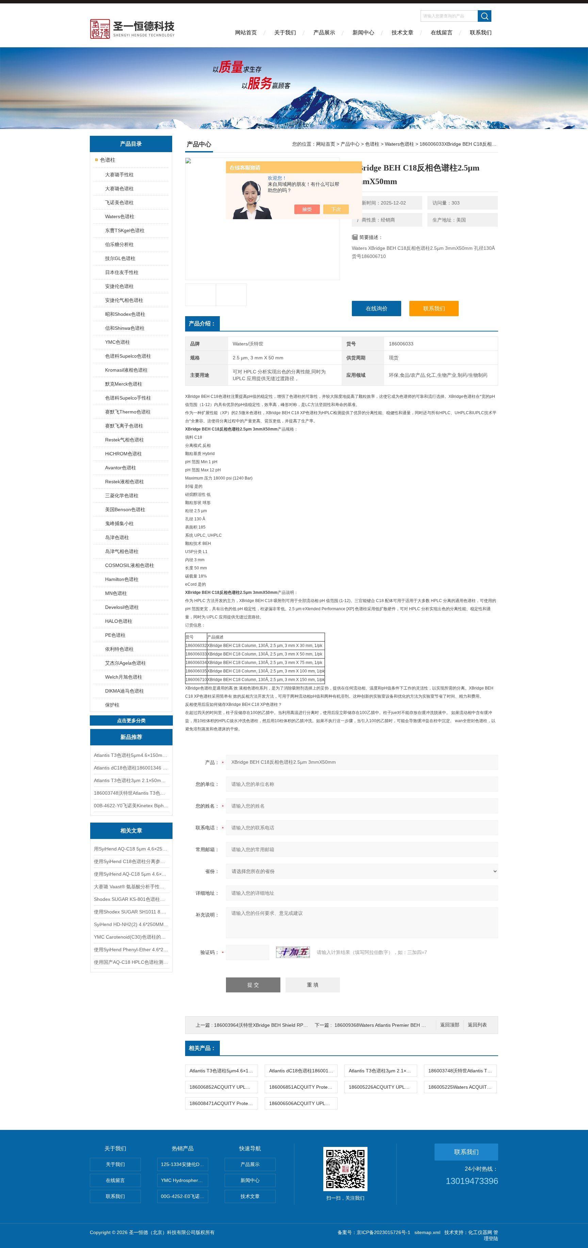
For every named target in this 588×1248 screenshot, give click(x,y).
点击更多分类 (131, 720)
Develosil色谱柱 (122, 607)
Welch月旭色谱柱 (123, 677)
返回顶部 (449, 1024)
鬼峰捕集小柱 (119, 523)
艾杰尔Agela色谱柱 (125, 663)
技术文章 (402, 32)
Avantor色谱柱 (120, 467)
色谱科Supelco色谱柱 (128, 356)
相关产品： (202, 1048)
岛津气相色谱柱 (121, 551)
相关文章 (131, 830)
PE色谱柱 (115, 635)
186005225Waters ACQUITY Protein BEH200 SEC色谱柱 (462, 1087)
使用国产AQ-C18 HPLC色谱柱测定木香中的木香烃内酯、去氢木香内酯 (131, 962)
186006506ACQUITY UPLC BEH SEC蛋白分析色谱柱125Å (303, 1103)
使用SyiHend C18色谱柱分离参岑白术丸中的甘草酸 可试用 (131, 861)
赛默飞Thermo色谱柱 (128, 412)
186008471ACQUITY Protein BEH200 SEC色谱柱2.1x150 (224, 1103)
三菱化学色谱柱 (121, 495)
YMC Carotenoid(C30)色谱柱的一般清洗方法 (131, 937)
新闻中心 (363, 32)
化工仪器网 (480, 1232)
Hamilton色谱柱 (121, 579)
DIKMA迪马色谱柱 (124, 691)
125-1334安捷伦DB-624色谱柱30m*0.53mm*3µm (184, 1164)
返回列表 (477, 1024)
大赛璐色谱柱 (119, 188)
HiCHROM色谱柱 (123, 453)
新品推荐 (131, 737)
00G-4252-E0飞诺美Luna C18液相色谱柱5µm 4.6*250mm (184, 1196)
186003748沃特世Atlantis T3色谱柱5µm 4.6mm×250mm (131, 793)
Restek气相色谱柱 (124, 439)
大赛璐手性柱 (119, 174)
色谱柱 (107, 160)
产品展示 (324, 32)
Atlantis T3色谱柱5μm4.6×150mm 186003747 (131, 755)
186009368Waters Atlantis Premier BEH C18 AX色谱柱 (393, 1025)
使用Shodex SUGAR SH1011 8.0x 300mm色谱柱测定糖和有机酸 (131, 911)
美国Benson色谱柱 (125, 509)
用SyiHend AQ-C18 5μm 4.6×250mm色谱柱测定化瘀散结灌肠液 (131, 849)
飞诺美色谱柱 (119, 202)
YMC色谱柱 (117, 342)
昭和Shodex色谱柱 (125, 314)
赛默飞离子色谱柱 (124, 425)
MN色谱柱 (116, 593)
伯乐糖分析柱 (119, 244)
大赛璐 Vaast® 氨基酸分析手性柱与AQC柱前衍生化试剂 (131, 886)
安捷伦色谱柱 (119, 286)
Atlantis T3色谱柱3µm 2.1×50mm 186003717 (131, 780)
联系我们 (481, 32)
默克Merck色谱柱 (123, 384)
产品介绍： (202, 323)
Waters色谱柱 (119, 216)
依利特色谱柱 (119, 649)
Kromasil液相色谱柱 (126, 370)
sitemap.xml (427, 1232)
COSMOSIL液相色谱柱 (129, 565)
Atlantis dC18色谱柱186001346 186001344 (131, 768)
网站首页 (246, 32)
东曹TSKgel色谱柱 (125, 230)
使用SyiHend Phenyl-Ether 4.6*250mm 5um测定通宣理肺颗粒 (131, 949)
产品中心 (350, 144)
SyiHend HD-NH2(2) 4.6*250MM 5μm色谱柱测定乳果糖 (131, 924)
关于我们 (285, 32)
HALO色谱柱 (118, 621)
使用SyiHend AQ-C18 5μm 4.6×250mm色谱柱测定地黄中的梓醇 (131, 874)
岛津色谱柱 (117, 537)
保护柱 (112, 705)
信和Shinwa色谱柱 (125, 328)
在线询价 (377, 308)
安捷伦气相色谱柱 (124, 300)
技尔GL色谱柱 (120, 258)
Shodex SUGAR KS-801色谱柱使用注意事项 (131, 899)
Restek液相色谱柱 (124, 481)
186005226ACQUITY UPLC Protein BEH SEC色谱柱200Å (383, 1087)
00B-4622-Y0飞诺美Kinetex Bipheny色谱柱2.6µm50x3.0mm (131, 805)
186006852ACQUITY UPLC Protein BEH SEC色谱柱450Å (224, 1087)
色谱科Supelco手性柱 (128, 398)
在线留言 (442, 32)
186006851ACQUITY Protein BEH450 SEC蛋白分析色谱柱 (303, 1087)
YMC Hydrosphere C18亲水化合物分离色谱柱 (184, 1180)
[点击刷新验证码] (293, 952)
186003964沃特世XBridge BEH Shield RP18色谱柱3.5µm (275, 1025)
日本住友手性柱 (121, 272)
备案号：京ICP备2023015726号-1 (374, 1232)
